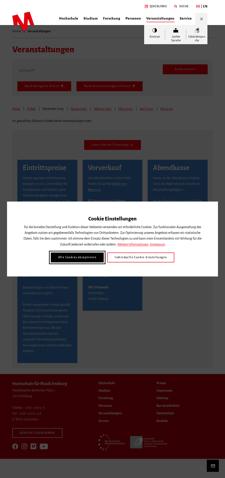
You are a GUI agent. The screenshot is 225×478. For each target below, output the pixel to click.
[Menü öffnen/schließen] (201, 19)
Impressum (157, 244)
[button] (156, 6)
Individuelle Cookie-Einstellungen (141, 257)
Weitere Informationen (132, 244)
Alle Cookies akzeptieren (77, 257)
